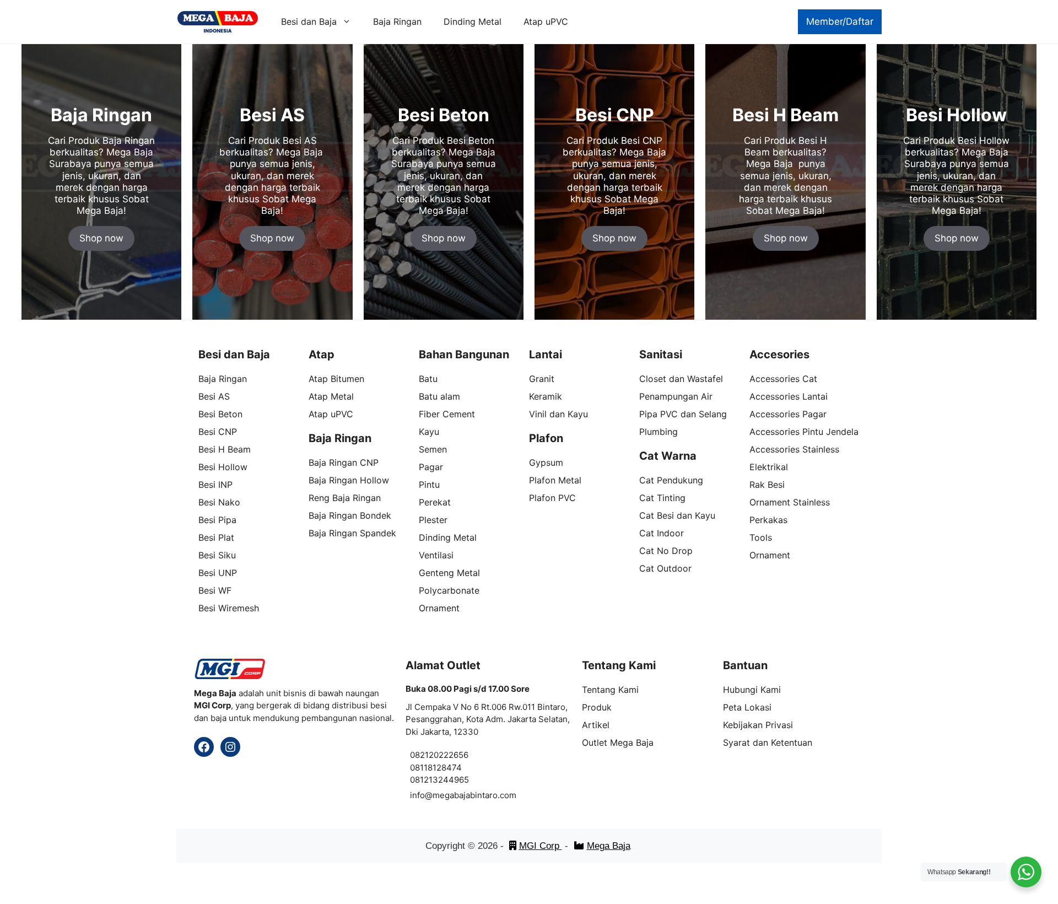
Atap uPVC (545, 21)
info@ (421, 795)
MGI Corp (540, 846)
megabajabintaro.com (474, 795)
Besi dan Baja (309, 21)
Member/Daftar (839, 21)
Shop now (101, 238)
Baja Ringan (397, 21)
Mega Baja (608, 846)
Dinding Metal (472, 21)
